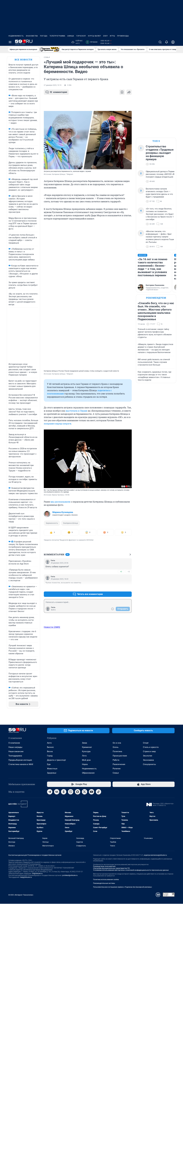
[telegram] (49, 791)
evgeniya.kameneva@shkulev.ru (155, 855)
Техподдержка (15, 756)
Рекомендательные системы (104, 883)
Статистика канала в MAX (20, 764)
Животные (52, 768)
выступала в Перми (76, 410)
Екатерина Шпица (70, 523)
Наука (85, 764)
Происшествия (120, 756)
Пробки (92, 42)
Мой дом (86, 760)
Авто (49, 743)
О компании (14, 743)
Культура (86, 751)
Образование (88, 773)
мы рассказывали (60, 501)
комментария (58, 92)
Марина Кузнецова (62, 512)
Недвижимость (16, 36)
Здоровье (51, 773)
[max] (77, 791)
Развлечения (119, 764)
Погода (43, 36)
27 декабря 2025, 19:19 (52, 85)
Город (50, 756)
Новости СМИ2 (52, 627)
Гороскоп (81, 36)
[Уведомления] (166, 42)
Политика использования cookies (106, 879)
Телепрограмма (57, 36)
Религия (116, 768)
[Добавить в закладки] (122, 92)
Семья (116, 773)
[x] (84, 791)
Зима (84, 743)
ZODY (105, 36)
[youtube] (91, 791)
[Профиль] (173, 42)
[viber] (70, 791)
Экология (147, 756)
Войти (53, 610)
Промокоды (123, 36)
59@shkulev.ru (37, 873)
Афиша (70, 36)
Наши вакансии (15, 751)
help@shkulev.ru (26, 877)
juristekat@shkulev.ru (70, 875)
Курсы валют (94, 36)
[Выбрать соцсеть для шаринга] (129, 92)
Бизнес (50, 747)
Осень (115, 747)
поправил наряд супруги (57, 423)
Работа (116, 760)
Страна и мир (149, 751)
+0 (121, 572)
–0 (128, 572)
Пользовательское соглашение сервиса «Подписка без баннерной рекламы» (122, 887)
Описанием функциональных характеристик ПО (111, 868)
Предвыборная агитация (20, 760)
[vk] (56, 791)
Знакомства (32, 36)
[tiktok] (98, 791)
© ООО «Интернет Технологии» (20, 895)
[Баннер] (49, 49)
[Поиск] (160, 42)
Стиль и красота (150, 747)
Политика (117, 751)
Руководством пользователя (104, 866)
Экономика (148, 760)
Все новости (23, 59)
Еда (49, 764)
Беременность (52, 523)
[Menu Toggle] (10, 42)
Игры (112, 36)
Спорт (146, 743)
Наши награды (15, 747)
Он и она (117, 743)
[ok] (63, 791)
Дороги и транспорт (56, 760)
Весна (50, 751)
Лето (84, 756)
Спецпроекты (149, 764)
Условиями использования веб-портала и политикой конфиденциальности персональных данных (131, 870)
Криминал (87, 747)
